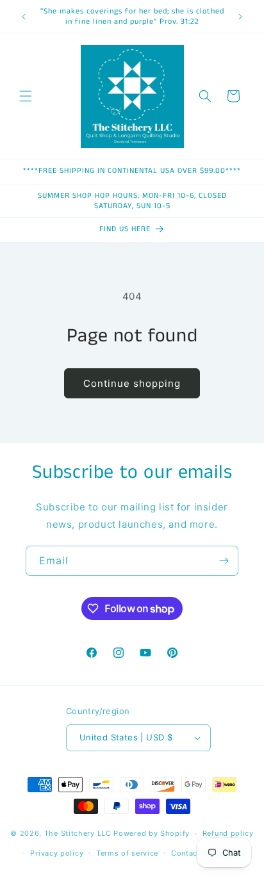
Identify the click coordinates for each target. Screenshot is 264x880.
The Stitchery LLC (77, 833)
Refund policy (228, 833)
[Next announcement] (240, 17)
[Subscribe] (224, 561)
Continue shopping (132, 383)
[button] (26, 96)
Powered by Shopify (151, 833)
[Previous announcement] (24, 17)
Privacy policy (56, 853)
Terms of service (127, 853)
